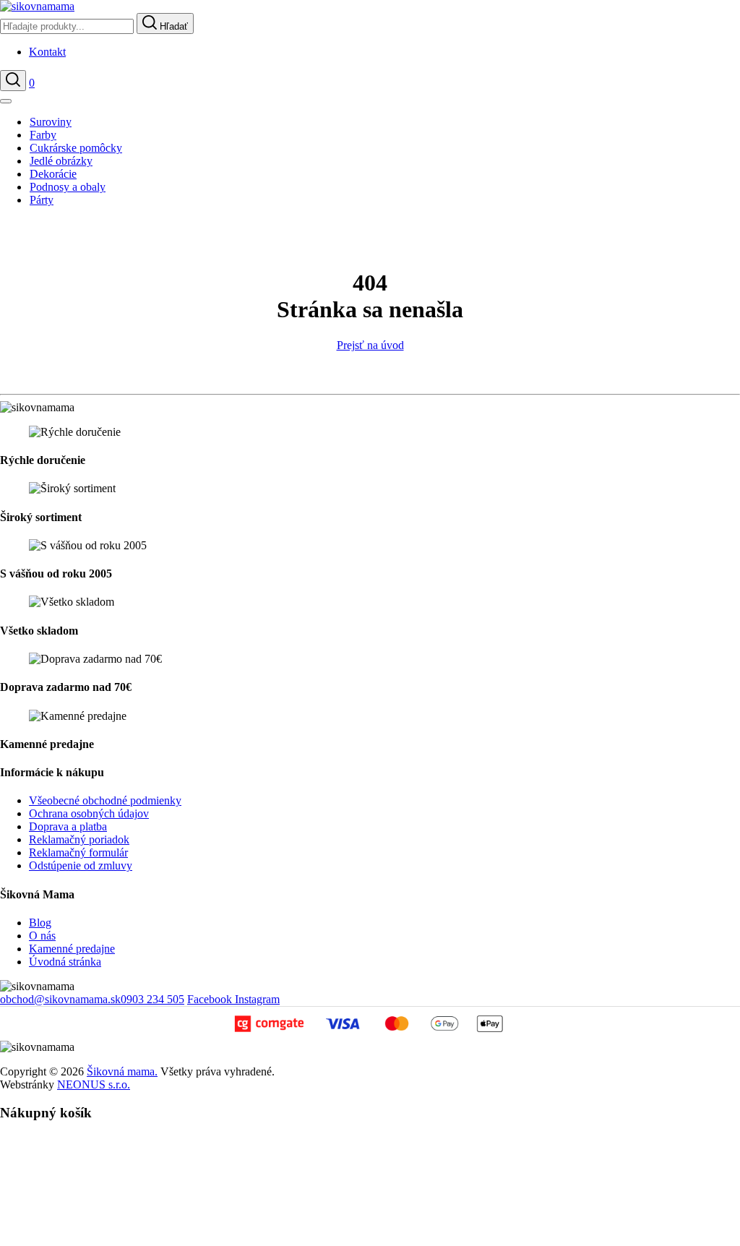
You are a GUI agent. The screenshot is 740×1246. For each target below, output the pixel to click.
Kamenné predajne (72, 948)
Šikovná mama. (122, 1071)
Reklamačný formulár (78, 852)
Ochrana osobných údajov (89, 813)
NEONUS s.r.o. (93, 1084)
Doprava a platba (68, 826)
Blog (40, 922)
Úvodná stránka (65, 961)
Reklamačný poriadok (79, 839)
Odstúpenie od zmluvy (80, 865)
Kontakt (47, 52)
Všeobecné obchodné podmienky (105, 800)
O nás (42, 935)
